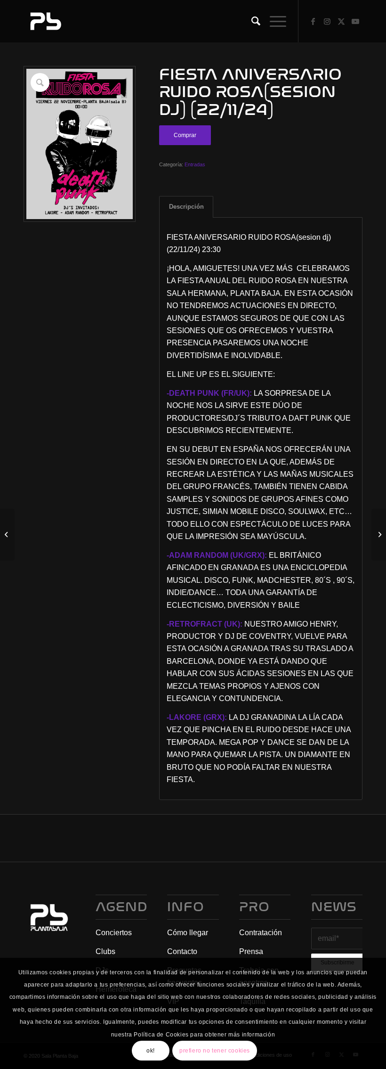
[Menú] (273, 21)
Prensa (251, 951)
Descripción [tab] (186, 206)
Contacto (182, 951)
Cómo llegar (187, 933)
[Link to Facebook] (313, 21)
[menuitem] (251, 21)
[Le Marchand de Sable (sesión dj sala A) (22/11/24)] (7, 535)
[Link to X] (341, 21)
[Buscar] (251, 21)
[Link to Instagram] (327, 21)
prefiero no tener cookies (214, 1050)
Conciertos (114, 933)
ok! (150, 1050)
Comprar (185, 135)
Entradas (195, 164)
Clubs (105, 951)
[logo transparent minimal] (45, 21)
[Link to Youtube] (355, 21)
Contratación (260, 933)
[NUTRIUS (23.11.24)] (378, 535)
